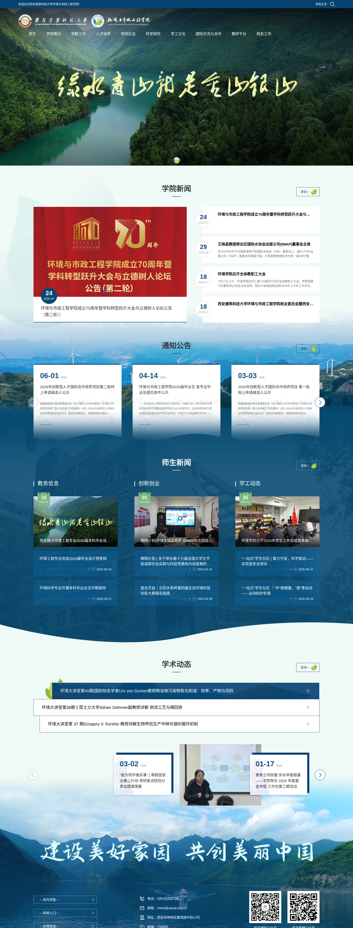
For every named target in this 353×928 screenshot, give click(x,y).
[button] (176, 160)
